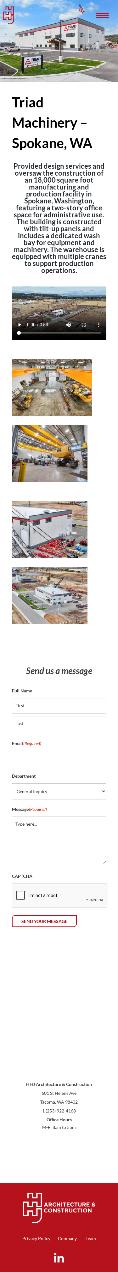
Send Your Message (44, 921)
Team (91, 1238)
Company (67, 1238)
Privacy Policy (36, 1238)
